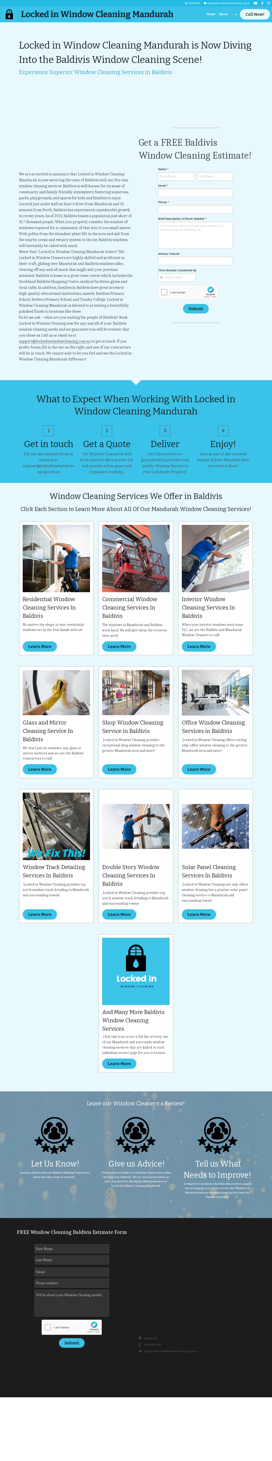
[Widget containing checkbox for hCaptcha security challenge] (188, 292)
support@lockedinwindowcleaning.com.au (55, 341)
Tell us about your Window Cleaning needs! (69, 1295)
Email (40, 1272)
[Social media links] (255, 3)
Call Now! (255, 14)
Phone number (47, 1283)
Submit (196, 308)
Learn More (39, 646)
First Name (44, 1249)
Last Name (44, 1260)
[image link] (9, 14)
